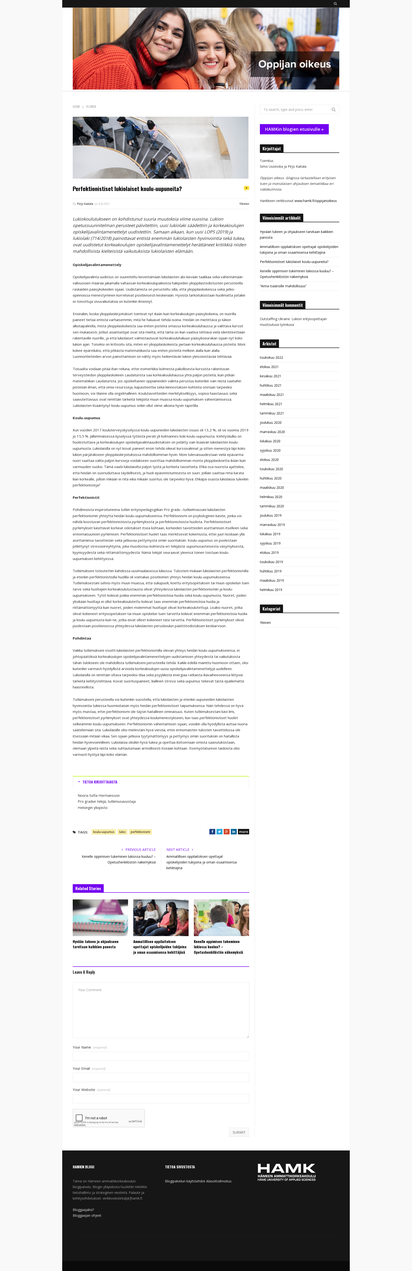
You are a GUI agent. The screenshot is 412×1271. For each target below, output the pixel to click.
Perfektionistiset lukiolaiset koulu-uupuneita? (294, 261)
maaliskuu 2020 (272, 487)
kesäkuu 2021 (270, 376)
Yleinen (244, 204)
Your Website (91, 1089)
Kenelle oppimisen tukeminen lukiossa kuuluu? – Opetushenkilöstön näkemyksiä (218, 947)
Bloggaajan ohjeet (87, 1215)
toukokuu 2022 (271, 357)
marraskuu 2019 (272, 524)
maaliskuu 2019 (272, 580)
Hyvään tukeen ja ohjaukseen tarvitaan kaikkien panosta (95, 944)
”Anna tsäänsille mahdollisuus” (283, 286)
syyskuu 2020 (270, 450)
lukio (122, 832)
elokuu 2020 (269, 459)
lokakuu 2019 (270, 534)
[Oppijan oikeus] (206, 49)
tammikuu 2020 (272, 506)
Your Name (90, 1047)
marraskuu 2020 (272, 431)
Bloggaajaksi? (83, 1209)
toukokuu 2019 (271, 562)
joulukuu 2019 (271, 515)
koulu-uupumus (103, 832)
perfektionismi (140, 832)
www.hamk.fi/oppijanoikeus (315, 200)
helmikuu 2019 (271, 589)
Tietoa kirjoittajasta (99, 781)
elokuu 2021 (269, 366)
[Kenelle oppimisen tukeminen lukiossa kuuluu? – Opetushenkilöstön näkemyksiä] (221, 917)
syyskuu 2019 (270, 543)
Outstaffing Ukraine (275, 319)
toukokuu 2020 (271, 469)
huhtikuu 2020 (271, 478)
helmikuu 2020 (271, 496)
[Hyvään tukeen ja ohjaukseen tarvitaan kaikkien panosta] (100, 917)
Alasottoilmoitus (219, 1181)
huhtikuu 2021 (271, 385)
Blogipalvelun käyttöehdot (185, 1181)
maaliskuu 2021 (272, 394)
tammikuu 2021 (272, 413)
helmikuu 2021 (271, 404)
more (243, 831)
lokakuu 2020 (270, 441)
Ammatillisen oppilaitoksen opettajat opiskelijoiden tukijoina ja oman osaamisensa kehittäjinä (201, 862)
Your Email (89, 1068)
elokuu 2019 (269, 552)
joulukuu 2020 (271, 422)
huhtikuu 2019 (271, 571)
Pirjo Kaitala (85, 204)
